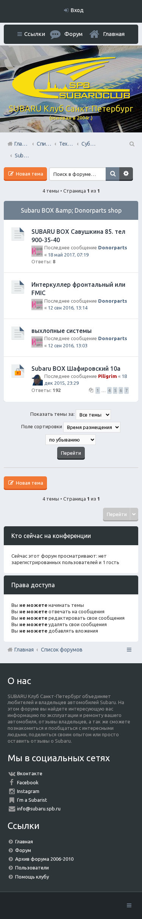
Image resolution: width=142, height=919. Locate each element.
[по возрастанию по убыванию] (71, 439)
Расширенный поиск (126, 174)
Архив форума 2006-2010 (44, 858)
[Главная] (71, 96)
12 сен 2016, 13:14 (67, 307)
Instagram (28, 791)
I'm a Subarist (32, 799)
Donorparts (112, 247)
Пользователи (32, 867)
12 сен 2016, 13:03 (67, 345)
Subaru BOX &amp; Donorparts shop (71, 210)
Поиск (112, 174)
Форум (23, 850)
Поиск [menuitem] (131, 143)
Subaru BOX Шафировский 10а (75, 368)
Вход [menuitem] (77, 10)
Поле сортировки (42, 426)
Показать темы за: (53, 414)
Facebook (28, 782)
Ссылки (34, 34)
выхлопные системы (61, 330)
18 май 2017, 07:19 (68, 254)
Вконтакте (29, 773)
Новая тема (29, 173)
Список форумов (62, 650)
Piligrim (107, 376)
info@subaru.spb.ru (39, 808)
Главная (114, 34)
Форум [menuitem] (73, 34)
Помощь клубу (32, 876)
